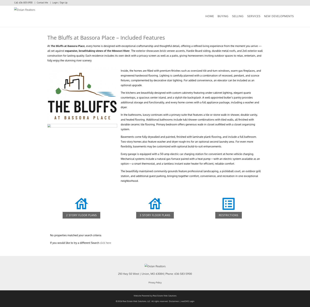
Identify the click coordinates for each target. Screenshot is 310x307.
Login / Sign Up (59, 2)
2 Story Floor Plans (81, 215)
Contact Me (42, 2)
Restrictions (228, 215)
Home (209, 16)
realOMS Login (187, 301)
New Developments (279, 16)
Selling (238, 16)
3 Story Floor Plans (155, 215)
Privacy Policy (155, 282)
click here (105, 242)
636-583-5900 (25, 2)
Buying (223, 16)
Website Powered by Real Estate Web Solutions (155, 295)
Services (253, 16)
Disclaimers (174, 301)
